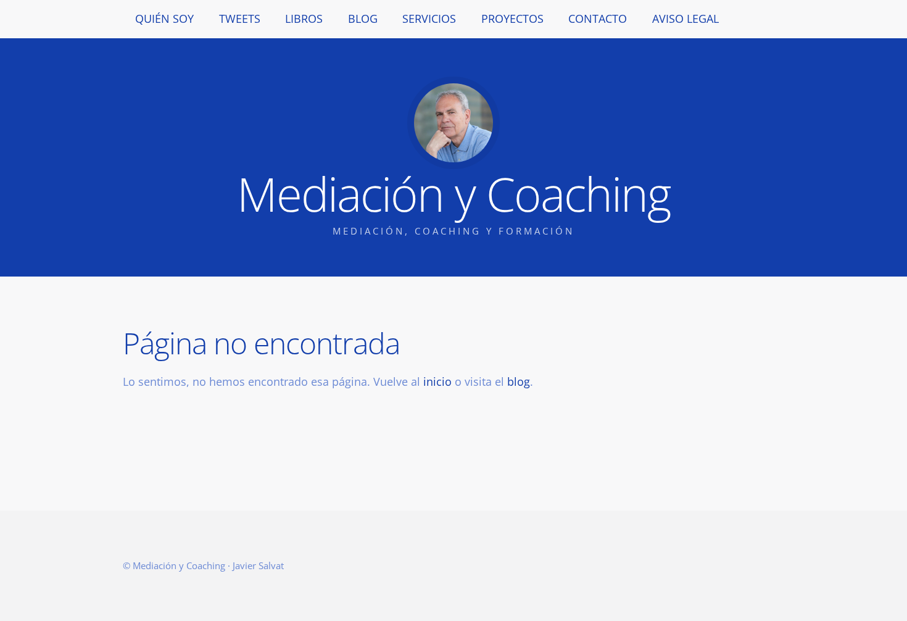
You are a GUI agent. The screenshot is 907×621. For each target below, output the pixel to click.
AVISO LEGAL (685, 18)
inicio (437, 381)
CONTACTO (597, 18)
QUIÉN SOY (164, 18)
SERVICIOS (429, 18)
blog (518, 381)
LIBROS (304, 18)
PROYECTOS (512, 18)
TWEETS (239, 18)
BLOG (363, 18)
